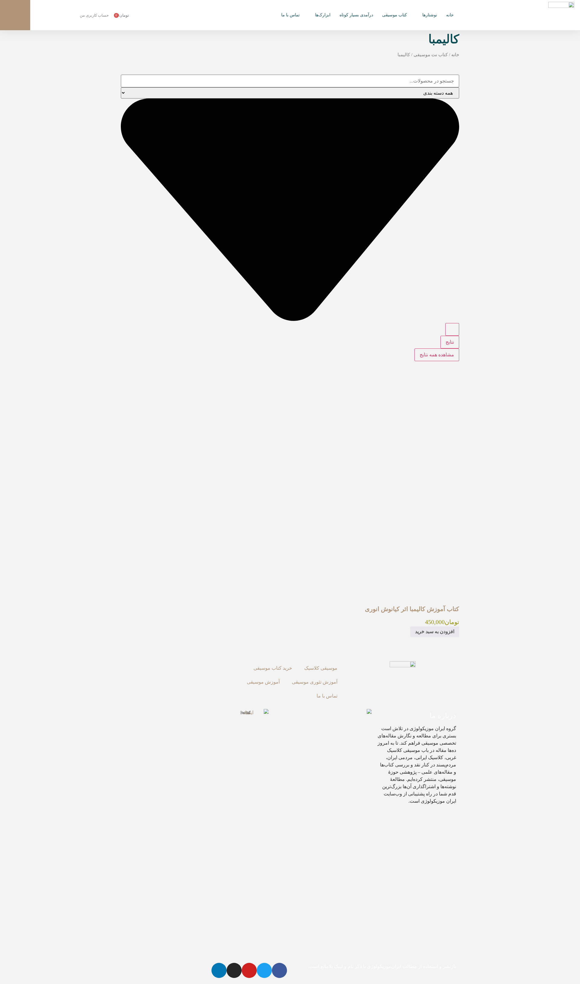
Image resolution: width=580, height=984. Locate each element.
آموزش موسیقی (263, 682)
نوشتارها (429, 15)
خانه (450, 15)
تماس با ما (290, 15)
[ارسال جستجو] (452, 329)
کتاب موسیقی (394, 15)
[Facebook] (279, 970)
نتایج (450, 342)
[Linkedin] (219, 970)
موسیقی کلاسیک (320, 668)
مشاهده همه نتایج (437, 354)
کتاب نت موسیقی (431, 54)
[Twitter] (264, 970)
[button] (15, 15)
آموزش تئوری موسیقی (314, 682)
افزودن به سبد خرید (434, 631)
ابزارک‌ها (322, 15)
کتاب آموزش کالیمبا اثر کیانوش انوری (412, 609)
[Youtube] (249, 970)
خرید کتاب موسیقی (272, 668)
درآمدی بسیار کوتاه (356, 15)
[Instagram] (234, 970)
